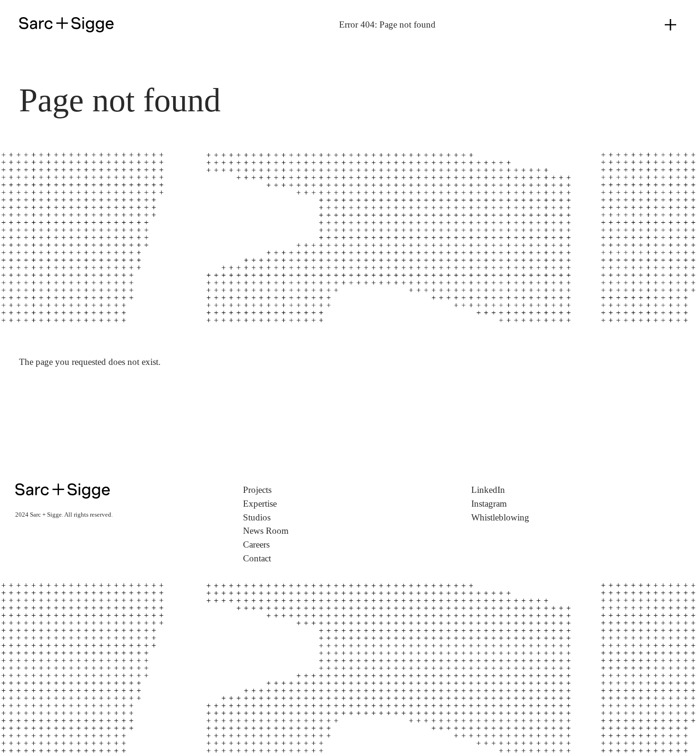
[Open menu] (670, 24)
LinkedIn (488, 490)
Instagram (489, 504)
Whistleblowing (500, 517)
